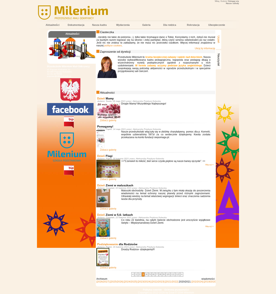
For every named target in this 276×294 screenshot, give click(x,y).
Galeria (146, 25)
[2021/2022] (171, 281)
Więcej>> (209, 165)
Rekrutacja (193, 25)
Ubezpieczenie (216, 25)
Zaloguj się (233, 1)
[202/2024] (197, 281)
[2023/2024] (144, 281)
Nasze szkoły (232, 3)
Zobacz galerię (108, 120)
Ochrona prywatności (176, 289)
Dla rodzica (169, 25)
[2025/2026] (116, 281)
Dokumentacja (76, 25)
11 (172, 274)
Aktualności (52, 25)
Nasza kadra (99, 25)
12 (177, 274)
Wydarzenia (123, 25)
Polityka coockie (152, 289)
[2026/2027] (103, 281)
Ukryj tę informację (205, 48)
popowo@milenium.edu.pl (59, 76)
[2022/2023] (157, 281)
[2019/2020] (210, 281)
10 (167, 274)
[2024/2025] (130, 281)
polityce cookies (113, 45)
